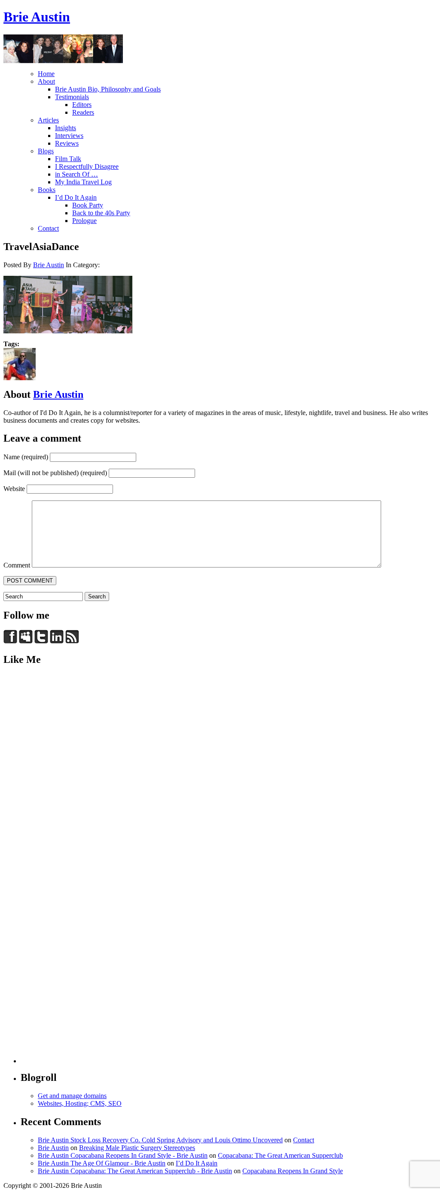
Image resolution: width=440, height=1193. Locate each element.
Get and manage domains (72, 1095)
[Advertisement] (37, 803)
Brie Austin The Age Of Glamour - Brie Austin (101, 1163)
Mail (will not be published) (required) (55, 472)
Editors (82, 104)
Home (46, 73)
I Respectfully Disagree (87, 166)
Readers (83, 112)
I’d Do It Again (76, 197)
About (46, 81)
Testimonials (72, 97)
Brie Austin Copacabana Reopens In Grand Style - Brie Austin (123, 1155)
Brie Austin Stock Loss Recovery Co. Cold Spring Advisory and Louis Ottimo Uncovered (160, 1140)
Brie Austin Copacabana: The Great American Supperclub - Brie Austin (135, 1171)
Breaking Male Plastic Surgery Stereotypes (137, 1147)
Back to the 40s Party (101, 213)
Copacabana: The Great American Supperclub (280, 1155)
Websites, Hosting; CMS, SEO (80, 1103)
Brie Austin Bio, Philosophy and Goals (108, 89)
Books (46, 189)
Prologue (84, 220)
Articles (48, 120)
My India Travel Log (83, 182)
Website (14, 488)
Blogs (46, 151)
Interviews (69, 135)
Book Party (87, 205)
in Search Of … (76, 174)
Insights (65, 127)
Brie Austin (36, 16)
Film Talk (68, 158)
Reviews (67, 143)
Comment (16, 565)
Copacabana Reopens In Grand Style (292, 1171)
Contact (48, 228)
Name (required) (25, 457)
